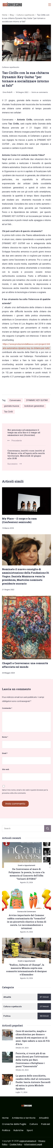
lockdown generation (34, 406)
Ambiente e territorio (23, 1118)
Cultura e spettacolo (10, 67)
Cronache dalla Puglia (14, 1124)
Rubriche (18, 1130)
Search (47, 828)
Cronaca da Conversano (26, 912)
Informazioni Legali (33, 1144)
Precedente (17, 440)
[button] (5, 1142)
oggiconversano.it (27, 1141)
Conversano (15, 400)
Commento (7, 708)
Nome (5, 737)
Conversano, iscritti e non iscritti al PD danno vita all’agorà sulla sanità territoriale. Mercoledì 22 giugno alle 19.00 (26, 454)
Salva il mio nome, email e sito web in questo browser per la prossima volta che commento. (25, 791)
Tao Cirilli (8, 411)
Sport (30, 1130)
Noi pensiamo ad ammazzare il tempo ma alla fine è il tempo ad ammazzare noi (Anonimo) (23, 432)
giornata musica (11, 406)
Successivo (12, 464)
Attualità (44, 1118)
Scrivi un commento (40, 92)
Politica (6, 1130)
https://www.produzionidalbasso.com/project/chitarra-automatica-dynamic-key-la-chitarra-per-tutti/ (26, 346)
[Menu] (49, 4)
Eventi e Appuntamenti (26, 865)
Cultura (33, 1124)
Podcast (45, 1124)
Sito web (5, 769)
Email (5, 753)
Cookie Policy (16, 1144)
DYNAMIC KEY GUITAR (37, 400)
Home (5, 1118)
